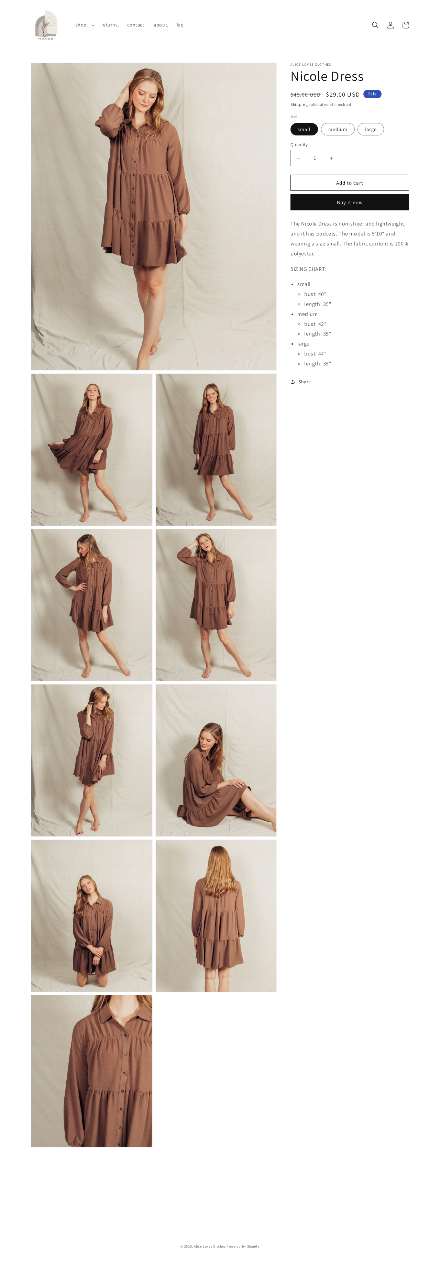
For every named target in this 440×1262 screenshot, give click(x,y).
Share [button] (304, 381)
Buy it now (350, 202)
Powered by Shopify (243, 1246)
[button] (84, 25)
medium (338, 129)
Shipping (299, 104)
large (371, 129)
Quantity (299, 144)
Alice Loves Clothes (210, 1246)
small (304, 129)
